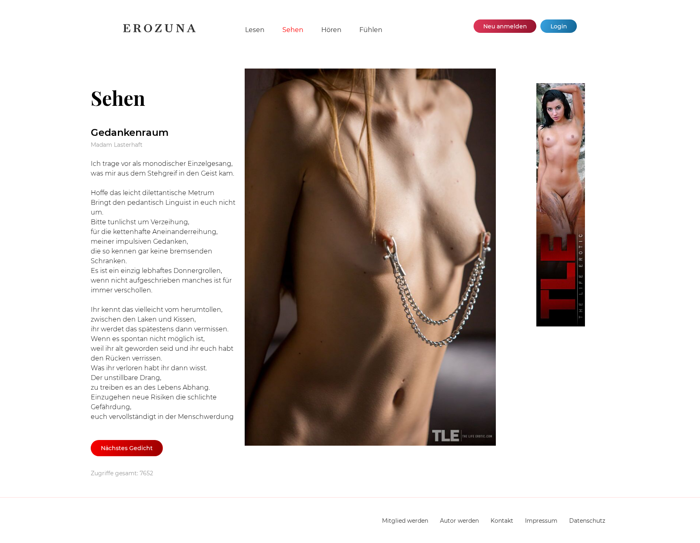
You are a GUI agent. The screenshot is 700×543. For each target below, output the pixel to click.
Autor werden (459, 520)
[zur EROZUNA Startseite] (159, 30)
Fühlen (370, 30)
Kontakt (502, 520)
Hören (331, 30)
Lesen (255, 30)
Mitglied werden (405, 520)
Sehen (292, 30)
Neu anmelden (505, 26)
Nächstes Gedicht (127, 448)
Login (559, 26)
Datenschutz (587, 520)
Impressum (541, 520)
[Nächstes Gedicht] (386, 259)
